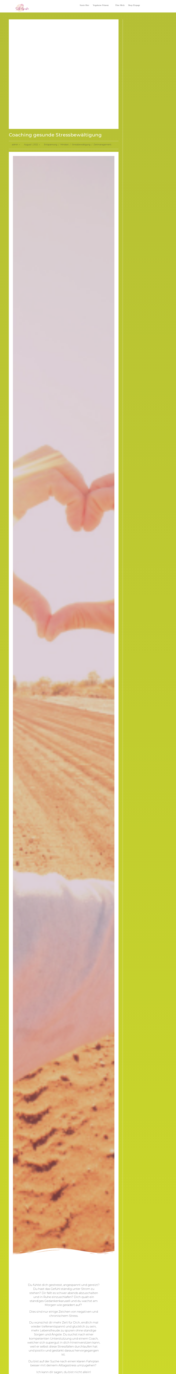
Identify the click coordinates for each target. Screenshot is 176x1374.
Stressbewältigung (81, 144)
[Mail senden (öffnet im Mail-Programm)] (165, 5)
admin (15, 144)
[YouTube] (160, 5)
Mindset (64, 144)
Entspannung (50, 144)
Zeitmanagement (102, 144)
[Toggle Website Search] (144, 5)
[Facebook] (150, 5)
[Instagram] (155, 5)
